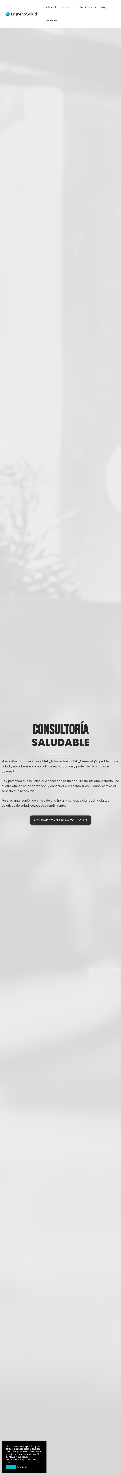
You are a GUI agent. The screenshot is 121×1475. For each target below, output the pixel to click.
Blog (103, 7)
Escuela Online (88, 7)
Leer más (22, 1467)
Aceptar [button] (11, 1467)
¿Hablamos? (67, 7)
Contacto (51, 20)
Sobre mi (50, 7)
